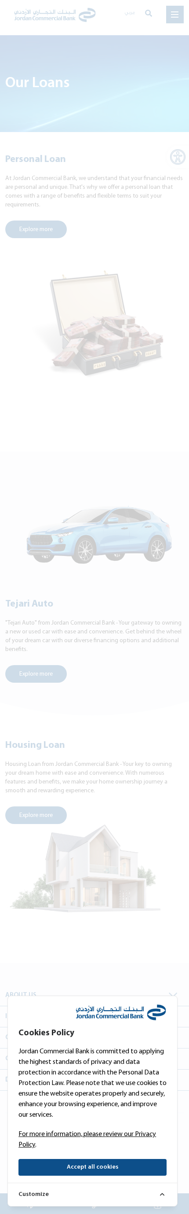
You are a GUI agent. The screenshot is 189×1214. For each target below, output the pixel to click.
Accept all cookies (92, 1167)
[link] (92, 1194)
